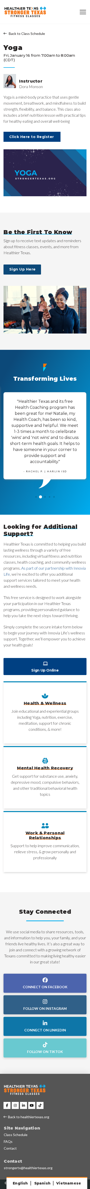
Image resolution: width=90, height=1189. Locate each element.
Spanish (42, 1183)
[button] (83, 12)
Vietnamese (68, 1183)
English (20, 1183)
